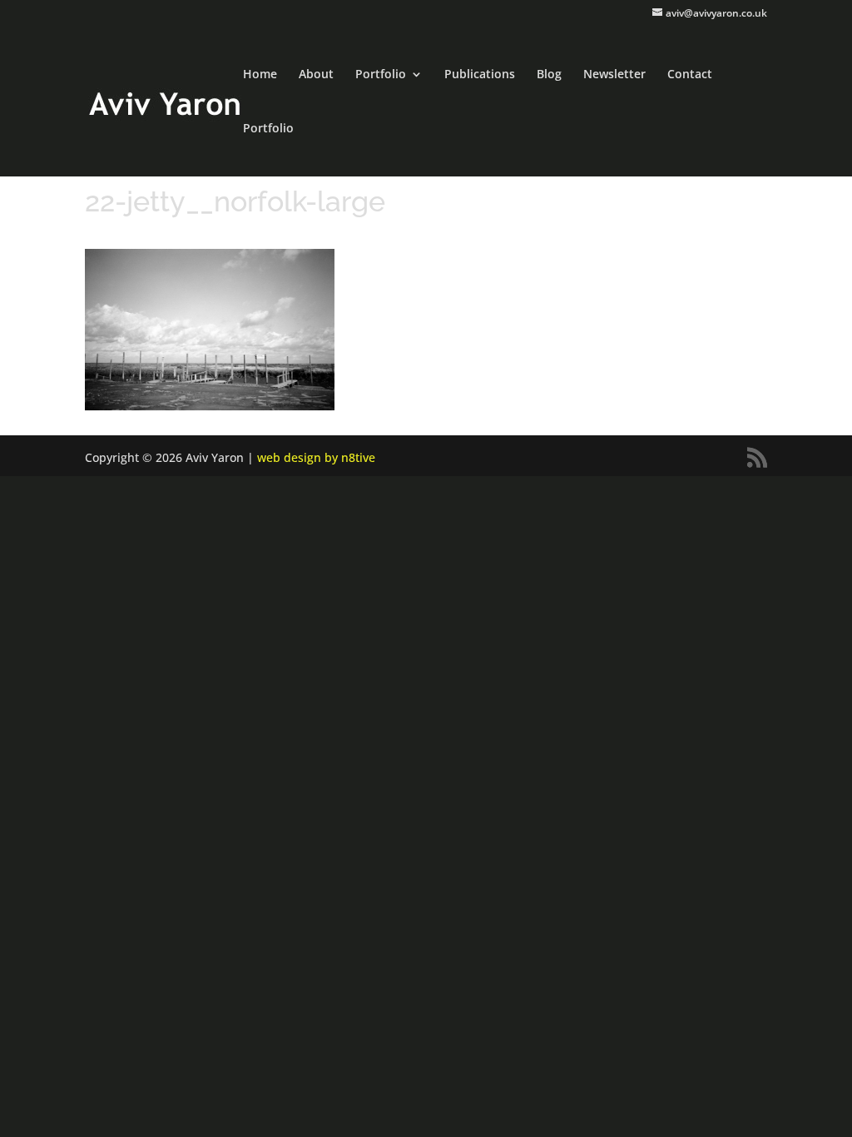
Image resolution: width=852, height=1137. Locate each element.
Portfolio (380, 75)
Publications (479, 75)
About (316, 75)
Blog (549, 75)
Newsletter (614, 75)
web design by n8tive (316, 457)
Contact (689, 75)
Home (260, 75)
